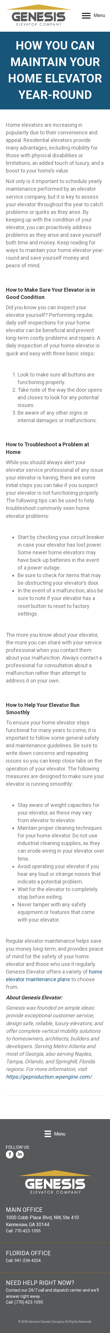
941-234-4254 (27, 1260)
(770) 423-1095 (28, 1302)
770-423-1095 (27, 1231)
